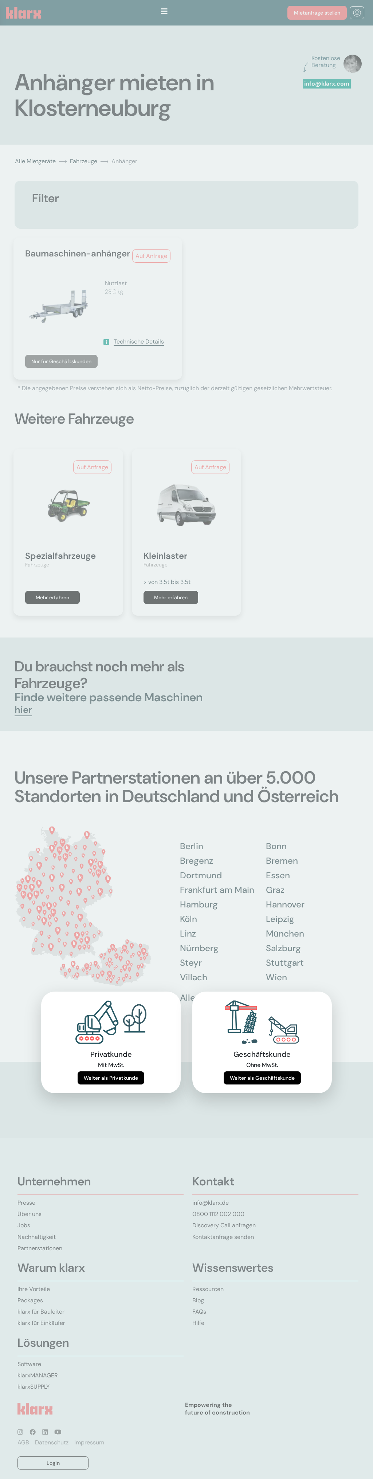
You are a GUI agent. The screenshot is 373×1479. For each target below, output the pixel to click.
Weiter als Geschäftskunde (262, 1078)
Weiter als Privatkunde (111, 1078)
